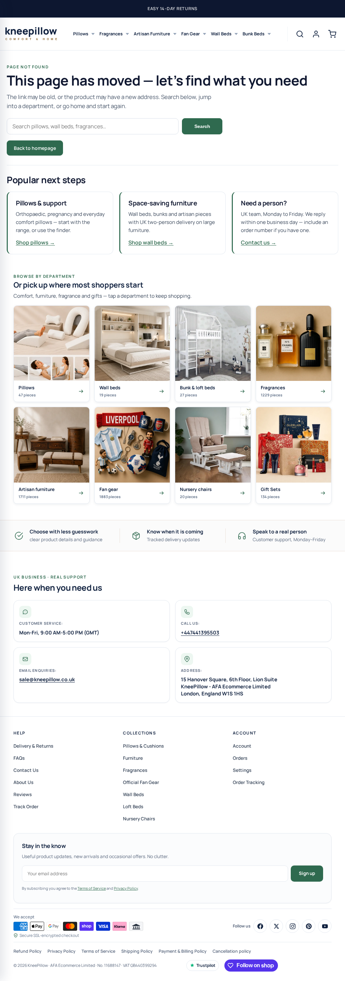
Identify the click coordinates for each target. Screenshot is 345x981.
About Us (23, 782)
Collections (139, 733)
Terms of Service (91, 888)
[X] (276, 926)
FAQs (19, 758)
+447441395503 (200, 632)
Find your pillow (91, 148)
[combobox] (93, 126)
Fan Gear (190, 34)
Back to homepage (35, 148)
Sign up (307, 873)
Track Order (25, 807)
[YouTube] (325, 926)
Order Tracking (248, 782)
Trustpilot (205, 965)
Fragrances (111, 34)
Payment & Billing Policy (183, 951)
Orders (240, 758)
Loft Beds (133, 807)
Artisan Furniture (152, 34)
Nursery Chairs (139, 819)
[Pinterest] (308, 926)
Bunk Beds (253, 34)
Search (202, 126)
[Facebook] (260, 926)
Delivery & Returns (33, 746)
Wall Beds (221, 34)
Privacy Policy (126, 888)
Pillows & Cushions (143, 746)
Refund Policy (27, 951)
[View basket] (332, 34)
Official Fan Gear (141, 782)
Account (244, 733)
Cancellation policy (232, 951)
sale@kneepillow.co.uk (47, 679)
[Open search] (299, 34)
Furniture (133, 758)
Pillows (80, 34)
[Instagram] (292, 926)
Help (19, 733)
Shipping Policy (137, 951)
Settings (242, 770)
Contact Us (25, 770)
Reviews (22, 794)
